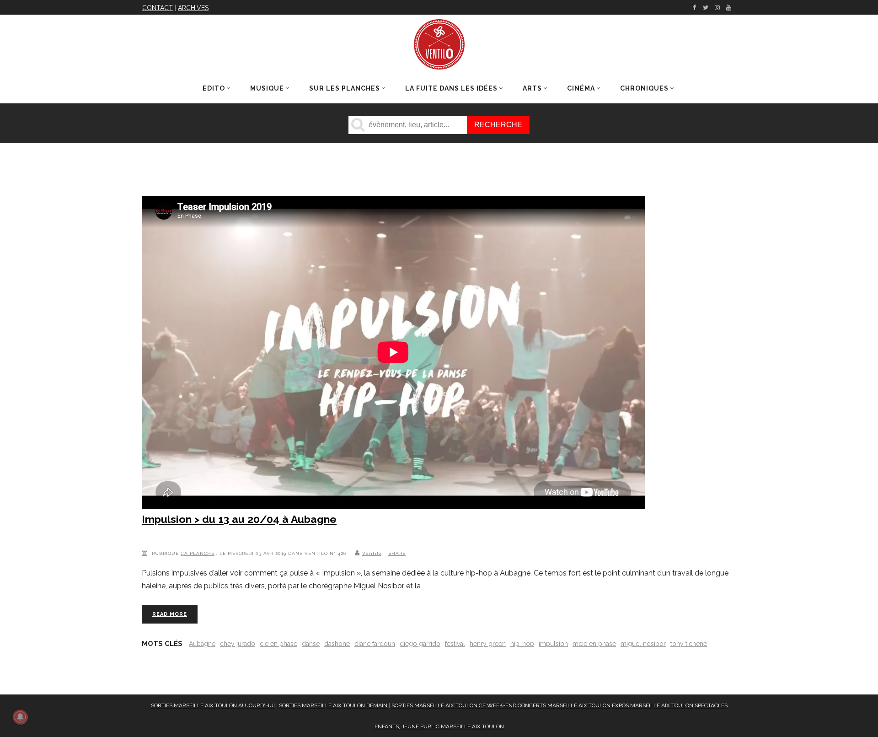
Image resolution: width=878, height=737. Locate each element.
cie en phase (278, 643)
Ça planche (197, 553)
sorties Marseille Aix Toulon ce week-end (453, 705)
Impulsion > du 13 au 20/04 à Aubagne (239, 519)
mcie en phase (594, 643)
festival (455, 643)
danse (311, 643)
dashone (337, 643)
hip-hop (522, 643)
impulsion (553, 643)
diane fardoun (374, 643)
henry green (488, 643)
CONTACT (157, 7)
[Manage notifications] (20, 717)
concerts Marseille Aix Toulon (564, 705)
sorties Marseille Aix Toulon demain (333, 705)
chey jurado (237, 643)
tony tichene (688, 643)
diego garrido (420, 643)
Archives (193, 7)
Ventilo (371, 553)
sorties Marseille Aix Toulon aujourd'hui (213, 705)
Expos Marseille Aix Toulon (652, 705)
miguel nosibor (643, 643)
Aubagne (202, 643)
